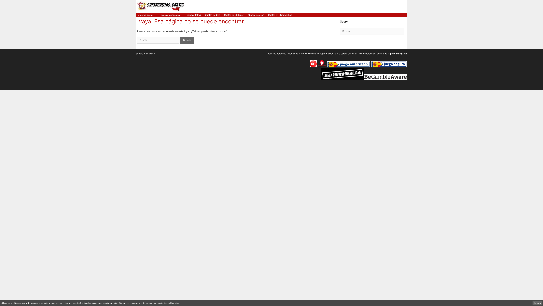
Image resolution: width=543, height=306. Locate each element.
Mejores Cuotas (146, 15)
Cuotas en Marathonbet (280, 15)
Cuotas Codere (212, 15)
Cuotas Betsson (256, 15)
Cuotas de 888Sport (234, 15)
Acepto (537, 303)
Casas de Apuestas (170, 15)
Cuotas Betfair (194, 15)
